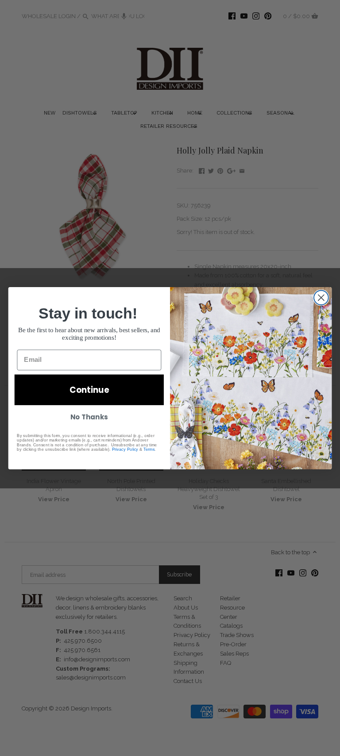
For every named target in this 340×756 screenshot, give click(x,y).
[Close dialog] (321, 297)
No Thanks (89, 417)
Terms (149, 449)
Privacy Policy (125, 449)
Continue (89, 389)
